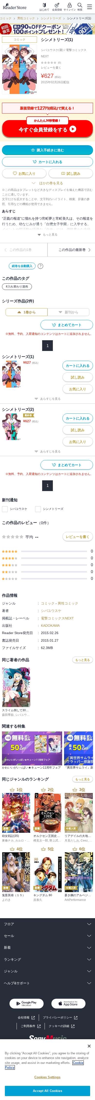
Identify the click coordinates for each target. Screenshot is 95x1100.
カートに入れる (50, 162)
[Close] (89, 1046)
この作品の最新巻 (72, 250)
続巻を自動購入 (22, 266)
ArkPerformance (75, 900)
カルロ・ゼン (24, 840)
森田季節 (8, 715)
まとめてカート (70, 325)
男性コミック (26, 18)
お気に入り (27, 173)
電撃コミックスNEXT (57, 618)
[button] (61, 1026)
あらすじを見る (50, 399)
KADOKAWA (50, 625)
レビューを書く (51, 67)
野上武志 (55, 840)
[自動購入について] (40, 266)
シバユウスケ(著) (52, 50)
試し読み (73, 173)
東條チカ (8, 840)
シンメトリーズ (51, 18)
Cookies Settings (47, 1077)
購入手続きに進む (50, 150)
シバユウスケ (18, 509)
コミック (19, 39)
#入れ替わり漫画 (17, 286)
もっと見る (50, 234)
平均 (29, 537)
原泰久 (37, 900)
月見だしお (72, 840)
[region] (47, 1069)
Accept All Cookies (47, 1091)
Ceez (84, 840)
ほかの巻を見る (51, 183)
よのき (6, 900)
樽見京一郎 (40, 840)
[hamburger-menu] (89, 6)
